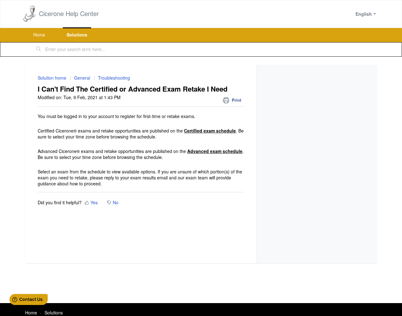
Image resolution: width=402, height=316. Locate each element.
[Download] (189, 75)
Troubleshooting (114, 78)
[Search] (38, 49)
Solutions (77, 34)
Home (39, 34)
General (82, 78)
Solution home (53, 78)
